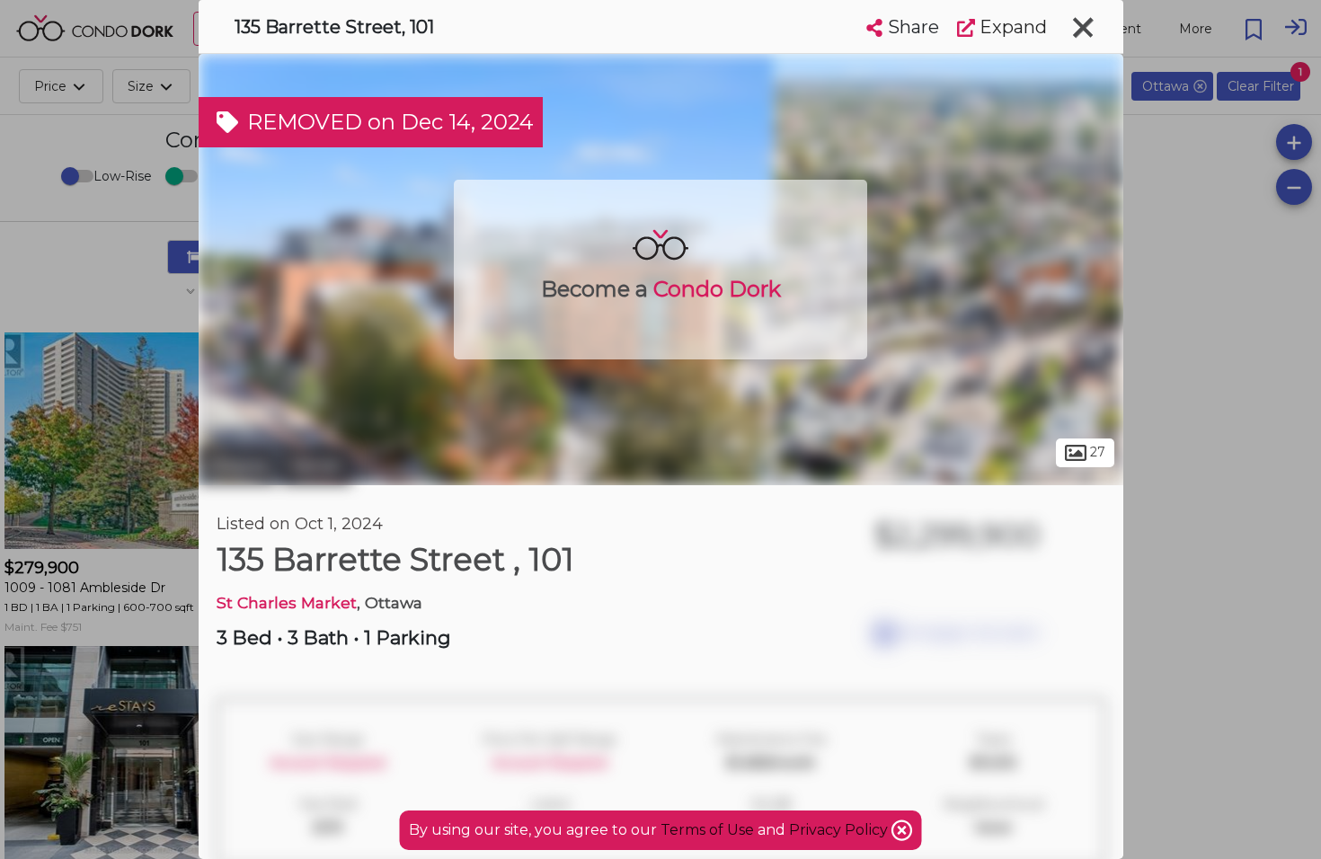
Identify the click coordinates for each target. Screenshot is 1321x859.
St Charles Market (287, 602)
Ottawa (238, 465)
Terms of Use (707, 829)
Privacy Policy (840, 829)
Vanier (316, 465)
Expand (1011, 27)
